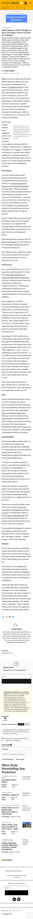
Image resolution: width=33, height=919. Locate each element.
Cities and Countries (7, 840)
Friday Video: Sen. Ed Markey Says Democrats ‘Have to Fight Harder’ (10, 811)
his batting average (15, 87)
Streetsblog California (9, 776)
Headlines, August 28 (10, 795)
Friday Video (16, 805)
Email (4, 676)
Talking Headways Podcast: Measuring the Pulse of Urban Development (10, 846)
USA (17, 8)
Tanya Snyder (9, 71)
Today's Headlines (7, 792)
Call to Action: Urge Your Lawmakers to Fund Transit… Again (10, 827)
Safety (3, 777)
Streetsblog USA (6, 27)
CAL (12, 8)
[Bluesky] (18, 899)
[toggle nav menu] (30, 3)
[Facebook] (14, 899)
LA (20, 8)
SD (24, 8)
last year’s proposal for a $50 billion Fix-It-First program (15, 510)
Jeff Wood (5, 852)
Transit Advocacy (7, 822)
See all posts (7, 860)
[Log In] (25, 3)
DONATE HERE (5, 8)
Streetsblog (5, 816)
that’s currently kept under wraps (14, 413)
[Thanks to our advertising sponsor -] (16, 18)
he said (17, 150)
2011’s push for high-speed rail (13, 515)
